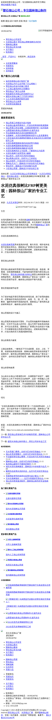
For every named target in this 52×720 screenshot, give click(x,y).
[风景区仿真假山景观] (14, 560)
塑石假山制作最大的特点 (21, 274)
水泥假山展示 (11, 42)
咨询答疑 (10, 68)
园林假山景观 (11, 659)
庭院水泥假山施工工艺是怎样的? (20, 96)
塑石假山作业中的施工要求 (17, 86)
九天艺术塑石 (12, 203)
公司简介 (10, 686)
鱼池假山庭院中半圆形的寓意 (18, 464)
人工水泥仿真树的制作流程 (17, 99)
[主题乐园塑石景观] (13, 493)
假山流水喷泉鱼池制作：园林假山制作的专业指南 (27, 481)
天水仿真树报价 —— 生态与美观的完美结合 (25, 478)
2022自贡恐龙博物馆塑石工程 (18, 627)
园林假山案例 (11, 44)
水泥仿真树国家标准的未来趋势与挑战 (22, 143)
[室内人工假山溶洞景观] (14, 550)
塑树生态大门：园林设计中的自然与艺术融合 (25, 163)
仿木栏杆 (37, 42)
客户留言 (12, 5)
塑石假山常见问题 (13, 47)
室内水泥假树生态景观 (15, 509)
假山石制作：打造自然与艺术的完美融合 (23, 161)
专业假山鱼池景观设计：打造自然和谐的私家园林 (27, 125)
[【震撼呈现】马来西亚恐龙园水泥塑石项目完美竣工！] (28, 602)
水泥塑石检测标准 (13, 104)
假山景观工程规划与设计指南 (18, 123)
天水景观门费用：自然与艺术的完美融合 (23, 452)
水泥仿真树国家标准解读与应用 (19, 148)
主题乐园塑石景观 (13, 498)
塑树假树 (29, 42)
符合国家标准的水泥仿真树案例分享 (21, 133)
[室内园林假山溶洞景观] (14, 570)
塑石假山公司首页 (13, 39)
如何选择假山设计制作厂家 (17, 81)
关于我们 (10, 50)
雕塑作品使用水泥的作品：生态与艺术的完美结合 (27, 471)
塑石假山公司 (13, 713)
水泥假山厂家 (27, 713)
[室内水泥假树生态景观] (14, 504)
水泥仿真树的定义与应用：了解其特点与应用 (25, 151)
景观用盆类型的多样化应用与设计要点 (22, 476)
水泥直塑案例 (11, 63)
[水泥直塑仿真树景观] (14, 514)
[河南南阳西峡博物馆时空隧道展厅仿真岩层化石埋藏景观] (28, 588)
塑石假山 (22, 42)
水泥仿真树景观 (8, 245)
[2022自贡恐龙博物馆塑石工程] (19, 622)
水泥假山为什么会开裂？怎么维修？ (21, 84)
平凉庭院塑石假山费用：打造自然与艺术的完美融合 (28, 457)
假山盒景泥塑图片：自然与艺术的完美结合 (24, 454)
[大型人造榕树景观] (13, 539)
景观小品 (10, 670)
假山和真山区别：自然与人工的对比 (21, 158)
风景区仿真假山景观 (14, 565)
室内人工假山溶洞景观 (15, 555)
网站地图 (5, 5)
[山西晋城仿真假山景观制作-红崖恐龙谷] (23, 613)
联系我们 (10, 52)
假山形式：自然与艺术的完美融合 (20, 156)
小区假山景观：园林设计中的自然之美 (22, 169)
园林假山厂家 (42, 225)
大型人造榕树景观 (13, 544)
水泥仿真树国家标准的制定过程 (19, 146)
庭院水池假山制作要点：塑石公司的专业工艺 (27, 441)
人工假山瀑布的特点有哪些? (18, 89)
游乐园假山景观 (12, 529)
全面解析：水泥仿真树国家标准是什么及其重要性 (27, 135)
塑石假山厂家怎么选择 (15, 91)
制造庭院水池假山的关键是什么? (20, 94)
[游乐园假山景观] (12, 524)
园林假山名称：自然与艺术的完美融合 (22, 461)
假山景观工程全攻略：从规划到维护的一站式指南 (27, 128)
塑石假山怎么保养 (13, 101)
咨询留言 (10, 71)
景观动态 (10, 677)
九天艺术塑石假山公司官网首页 (23, 174)
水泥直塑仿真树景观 (14, 519)
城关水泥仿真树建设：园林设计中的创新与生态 (26, 466)
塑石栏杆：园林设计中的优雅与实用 (21, 166)
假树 (28, 220)
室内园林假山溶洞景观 (15, 575)
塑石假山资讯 (13, 176)
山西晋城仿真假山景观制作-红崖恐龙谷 (22, 130)
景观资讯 (10, 66)
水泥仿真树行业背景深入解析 (18, 153)
